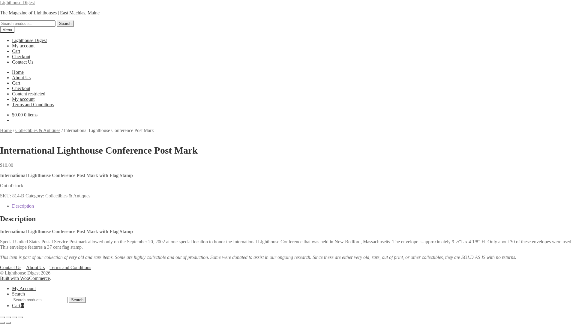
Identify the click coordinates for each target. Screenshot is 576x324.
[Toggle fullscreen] (8, 317)
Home (18, 72)
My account (23, 45)
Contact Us (22, 61)
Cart (16, 51)
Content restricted (28, 93)
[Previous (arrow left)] (2, 323)
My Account (24, 288)
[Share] (14, 317)
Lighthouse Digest (17, 2)
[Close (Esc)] (20, 317)
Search (65, 23)
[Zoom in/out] (2, 317)
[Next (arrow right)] (8, 323)
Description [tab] (23, 205)
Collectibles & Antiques (37, 130)
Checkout (21, 56)
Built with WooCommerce (25, 278)
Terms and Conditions (33, 104)
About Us (21, 77)
